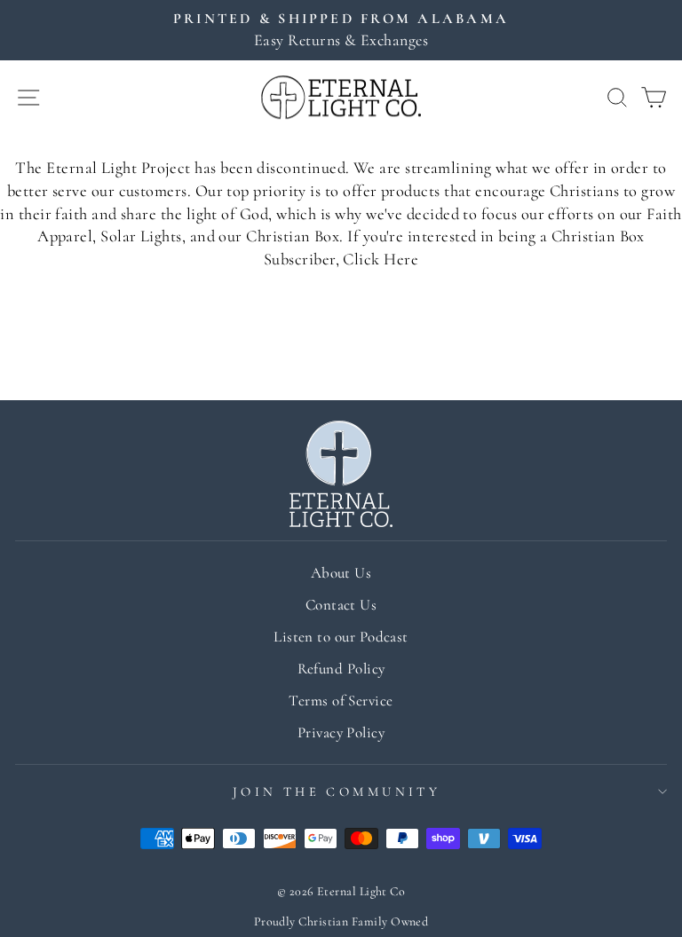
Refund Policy (341, 668)
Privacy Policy (341, 732)
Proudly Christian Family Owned (341, 921)
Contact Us (341, 604)
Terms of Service (341, 700)
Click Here (380, 259)
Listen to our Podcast (341, 636)
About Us (341, 572)
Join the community (337, 791)
